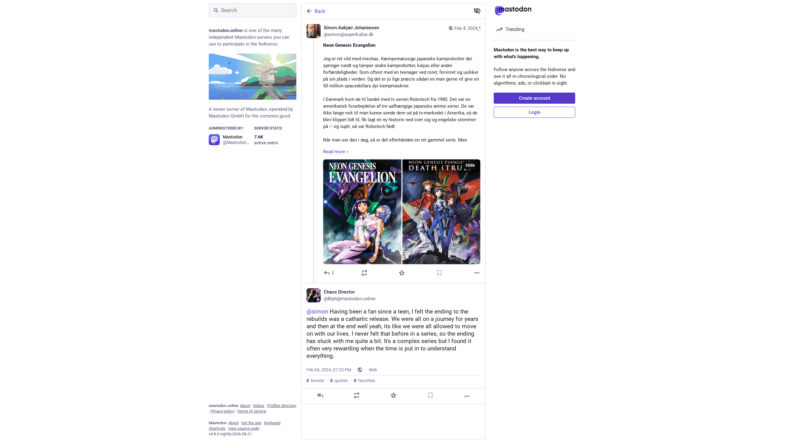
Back (319, 11)
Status (258, 405)
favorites (364, 380)
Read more (334, 151)
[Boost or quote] (364, 273)
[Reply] (320, 395)
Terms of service (251, 411)
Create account (534, 98)
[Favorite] (401, 273)
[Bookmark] (439, 273)
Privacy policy (222, 411)
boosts (315, 380)
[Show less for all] (477, 10)
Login (534, 112)
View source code (243, 428)
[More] (477, 273)
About (245, 405)
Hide (470, 165)
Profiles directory (281, 405)
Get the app (251, 423)
